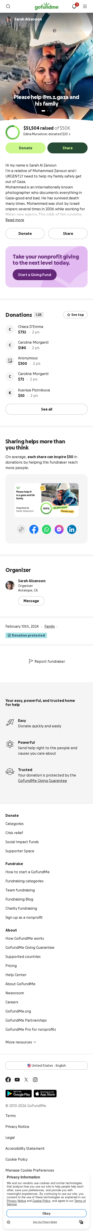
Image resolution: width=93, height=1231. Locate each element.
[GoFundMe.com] (46, 6)
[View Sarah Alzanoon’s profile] (9, 585)
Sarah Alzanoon (32, 581)
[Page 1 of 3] (43, 111)
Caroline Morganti (33, 342)
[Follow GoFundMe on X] (26, 1079)
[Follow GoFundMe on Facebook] (8, 1079)
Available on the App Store (45, 1093)
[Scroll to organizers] (8, 19)
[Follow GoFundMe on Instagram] (35, 1079)
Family (49, 626)
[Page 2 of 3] (47, 111)
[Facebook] (33, 529)
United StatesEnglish (49, 1065)
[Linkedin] (71, 529)
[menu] (84, 6)
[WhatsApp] (46, 529)
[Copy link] (21, 529)
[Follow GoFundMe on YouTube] (17, 1079)
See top (77, 315)
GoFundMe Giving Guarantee (42, 781)
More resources (18, 1042)
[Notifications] (74, 6)
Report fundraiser (50, 661)
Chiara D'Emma (30, 327)
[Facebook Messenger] (59, 529)
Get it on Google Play (18, 1093)
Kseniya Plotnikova (34, 390)
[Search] (8, 6)
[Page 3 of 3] (50, 111)
